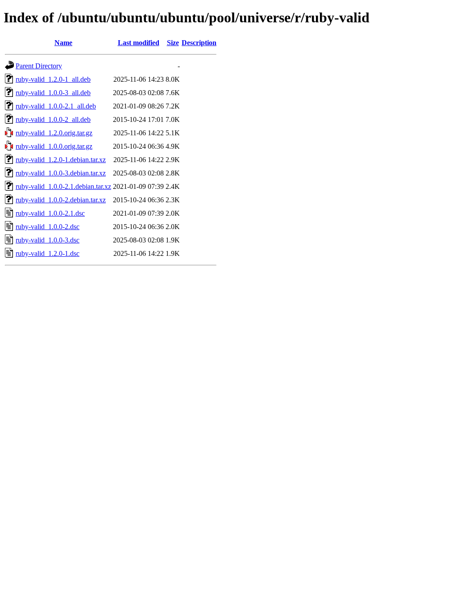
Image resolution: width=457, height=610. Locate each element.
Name (63, 42)
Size (173, 42)
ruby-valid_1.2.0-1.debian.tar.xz (61, 159)
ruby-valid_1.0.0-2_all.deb (53, 119)
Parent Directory (39, 66)
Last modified (138, 42)
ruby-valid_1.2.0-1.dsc (47, 253)
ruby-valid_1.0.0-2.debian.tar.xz (61, 200)
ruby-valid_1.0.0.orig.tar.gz (54, 146)
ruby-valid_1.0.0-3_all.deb (53, 92)
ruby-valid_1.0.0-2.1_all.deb (56, 106)
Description (199, 42)
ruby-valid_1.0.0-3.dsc (47, 240)
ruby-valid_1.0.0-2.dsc (47, 226)
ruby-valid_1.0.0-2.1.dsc (50, 213)
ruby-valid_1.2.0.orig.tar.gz (54, 133)
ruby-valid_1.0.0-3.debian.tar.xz (61, 173)
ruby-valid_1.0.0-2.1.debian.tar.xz (63, 186)
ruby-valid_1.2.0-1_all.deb (53, 79)
